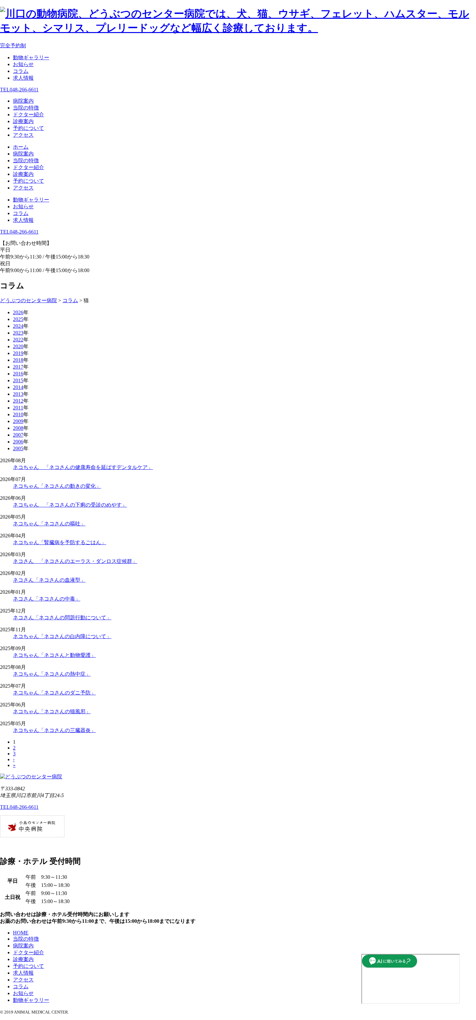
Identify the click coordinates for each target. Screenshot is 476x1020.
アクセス (23, 135)
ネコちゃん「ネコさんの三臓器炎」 (54, 730)
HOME (20, 932)
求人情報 (23, 78)
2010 (18, 414)
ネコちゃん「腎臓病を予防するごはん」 (59, 542)
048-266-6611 (19, 89)
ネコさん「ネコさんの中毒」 (46, 599)
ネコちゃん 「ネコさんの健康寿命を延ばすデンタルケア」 (83, 467)
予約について (28, 128)
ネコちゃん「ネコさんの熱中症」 (52, 674)
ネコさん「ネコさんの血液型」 (49, 580)
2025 (18, 319)
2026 (18, 312)
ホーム (20, 147)
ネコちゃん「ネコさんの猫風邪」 (52, 711)
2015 (18, 380)
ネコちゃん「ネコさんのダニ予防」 (54, 692)
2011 (18, 407)
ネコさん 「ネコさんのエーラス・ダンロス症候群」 (75, 561)
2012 (18, 401)
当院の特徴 (26, 107)
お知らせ (23, 64)
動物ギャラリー (31, 57)
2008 (18, 428)
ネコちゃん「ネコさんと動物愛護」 (54, 655)
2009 (18, 421)
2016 (18, 373)
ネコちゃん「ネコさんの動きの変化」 (57, 486)
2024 (18, 326)
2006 (18, 441)
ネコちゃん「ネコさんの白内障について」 (62, 636)
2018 (18, 360)
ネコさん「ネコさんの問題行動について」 (62, 617)
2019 (18, 353)
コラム (20, 71)
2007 (18, 435)
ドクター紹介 (28, 114)
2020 (18, 346)
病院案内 (23, 101)
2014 (18, 387)
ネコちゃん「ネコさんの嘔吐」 (49, 523)
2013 (18, 394)
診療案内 (23, 121)
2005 (18, 448)
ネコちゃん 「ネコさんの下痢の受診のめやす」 (70, 505)
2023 (18, 333)
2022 (18, 339)
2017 (18, 367)
